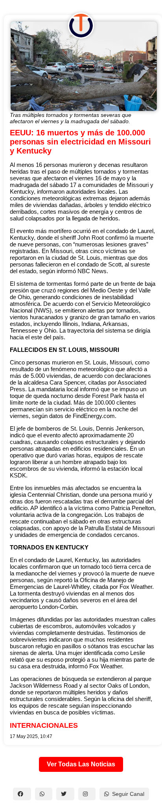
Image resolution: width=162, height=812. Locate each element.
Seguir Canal (128, 794)
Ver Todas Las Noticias (81, 764)
